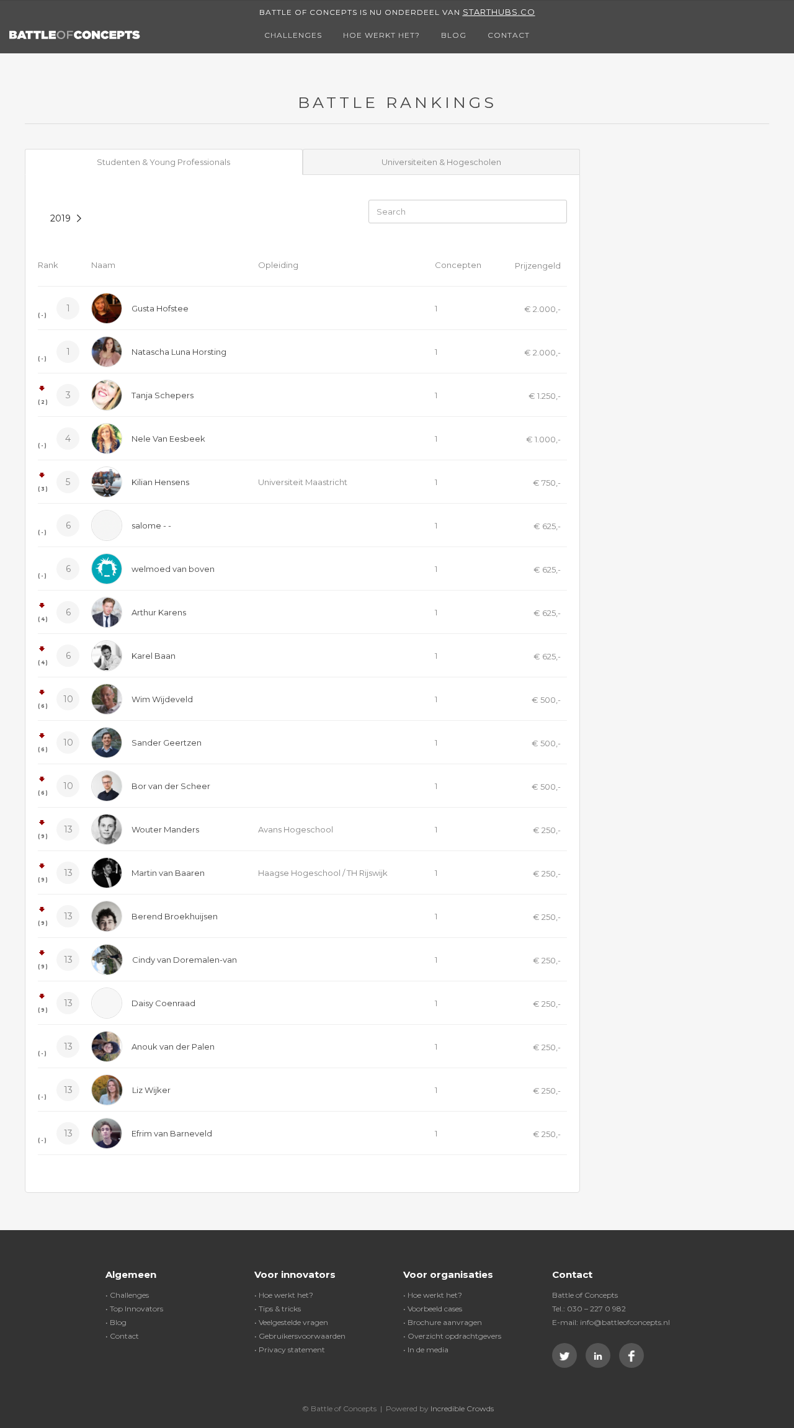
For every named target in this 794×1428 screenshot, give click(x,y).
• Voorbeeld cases (432, 1308)
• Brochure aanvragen (442, 1322)
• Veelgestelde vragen (291, 1322)
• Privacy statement (289, 1349)
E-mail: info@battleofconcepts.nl (611, 1322)
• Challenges (127, 1295)
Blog (453, 35)
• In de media (425, 1349)
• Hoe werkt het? (283, 1295)
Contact (509, 35)
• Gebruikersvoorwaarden (300, 1336)
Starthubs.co (499, 12)
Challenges (293, 35)
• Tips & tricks (277, 1308)
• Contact (122, 1336)
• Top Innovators (134, 1308)
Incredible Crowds (462, 1408)
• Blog (116, 1322)
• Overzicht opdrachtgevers (452, 1336)
